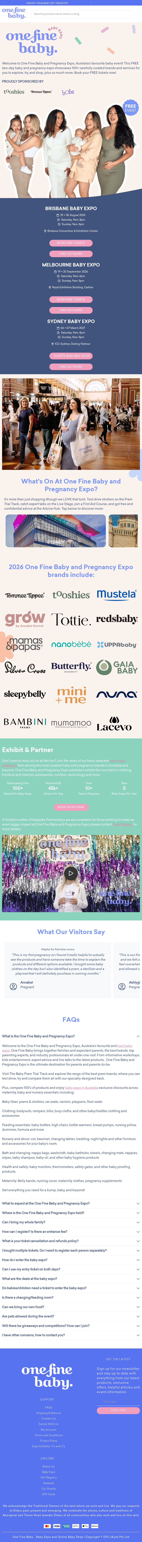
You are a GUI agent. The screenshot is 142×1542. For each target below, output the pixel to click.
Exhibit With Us (49, 1424)
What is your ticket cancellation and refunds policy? (40, 1241)
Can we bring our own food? (23, 1307)
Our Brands (49, 1489)
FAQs (48, 1408)
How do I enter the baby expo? (24, 1260)
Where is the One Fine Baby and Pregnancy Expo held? (43, 1213)
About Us (49, 1467)
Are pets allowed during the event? (28, 1316)
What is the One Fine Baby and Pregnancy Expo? (38, 1036)
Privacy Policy (48, 1441)
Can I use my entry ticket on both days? (31, 1269)
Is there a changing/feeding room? (27, 1297)
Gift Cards (48, 1494)
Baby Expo (48, 1472)
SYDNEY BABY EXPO (71, 322)
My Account (48, 1430)
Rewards (48, 1483)
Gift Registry (49, 1478)
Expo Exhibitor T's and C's (48, 1446)
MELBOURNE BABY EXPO (71, 265)
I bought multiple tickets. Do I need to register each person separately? (54, 1250)
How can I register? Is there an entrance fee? (34, 1232)
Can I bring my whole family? (23, 1222)
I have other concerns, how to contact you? (33, 1335)
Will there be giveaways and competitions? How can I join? (45, 1326)
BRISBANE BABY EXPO (71, 209)
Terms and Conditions (48, 1435)
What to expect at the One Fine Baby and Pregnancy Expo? (46, 1203)
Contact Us (48, 1419)
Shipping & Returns (48, 1413)
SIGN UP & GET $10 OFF (47, 3)
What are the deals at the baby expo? (29, 1279)
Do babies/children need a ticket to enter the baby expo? (44, 1288)
